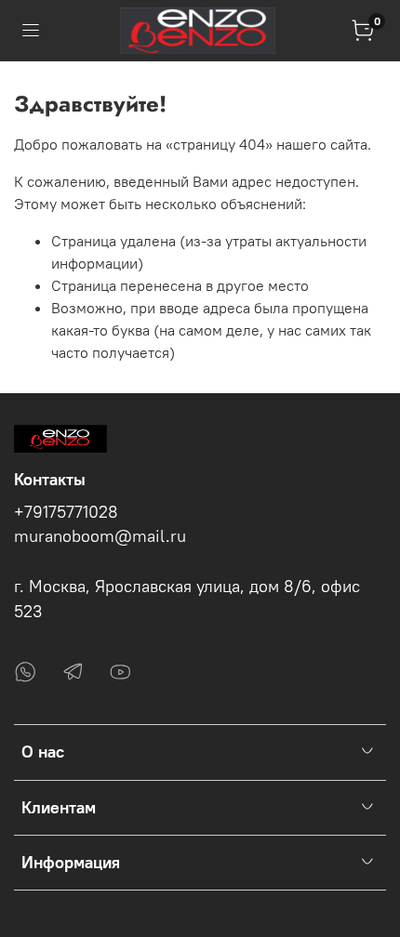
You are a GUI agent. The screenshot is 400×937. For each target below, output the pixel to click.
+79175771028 (66, 512)
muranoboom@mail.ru (100, 536)
